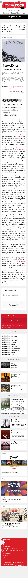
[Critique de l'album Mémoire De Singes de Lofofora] (5, 392)
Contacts (5, 543)
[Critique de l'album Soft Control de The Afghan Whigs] (5, 449)
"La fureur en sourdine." (16, 446)
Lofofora (10, 66)
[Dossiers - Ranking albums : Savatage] (14, 469)
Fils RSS (5, 559)
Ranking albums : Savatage (10, 472)
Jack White (14, 420)
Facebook (5, 556)
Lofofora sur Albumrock (14, 360)
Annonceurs (6, 547)
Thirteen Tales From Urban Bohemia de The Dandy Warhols (7, 28)
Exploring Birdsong (17, 399)
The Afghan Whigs (16, 442)
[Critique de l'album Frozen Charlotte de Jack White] (5, 428)
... (2, 474)
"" (14, 409)
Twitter (5, 557)
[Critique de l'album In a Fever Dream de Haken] (5, 439)
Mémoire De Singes (17, 389)
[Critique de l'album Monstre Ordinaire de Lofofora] (5, 382)
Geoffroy (4, 115)
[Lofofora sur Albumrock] (5, 368)
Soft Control (14, 444)
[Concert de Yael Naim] (14, 495)
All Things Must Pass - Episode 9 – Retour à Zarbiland (12, 524)
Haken (13, 431)
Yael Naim (5, 498)
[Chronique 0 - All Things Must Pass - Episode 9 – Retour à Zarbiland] (14, 516)
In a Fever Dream (16, 433)
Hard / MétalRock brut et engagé (15, 368)
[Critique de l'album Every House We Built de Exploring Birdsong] (5, 407)
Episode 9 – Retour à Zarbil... (10, 527)
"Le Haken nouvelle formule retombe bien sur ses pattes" (17, 435)
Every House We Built (17, 401)
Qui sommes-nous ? (8, 541)
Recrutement (6, 545)
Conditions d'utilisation (10, 548)
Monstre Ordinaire (16, 378)
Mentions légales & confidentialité (13, 550)
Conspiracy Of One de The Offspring (20, 27)
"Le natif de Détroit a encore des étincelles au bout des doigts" (18, 424)
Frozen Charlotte (16, 422)
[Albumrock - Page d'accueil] (14, 9)
